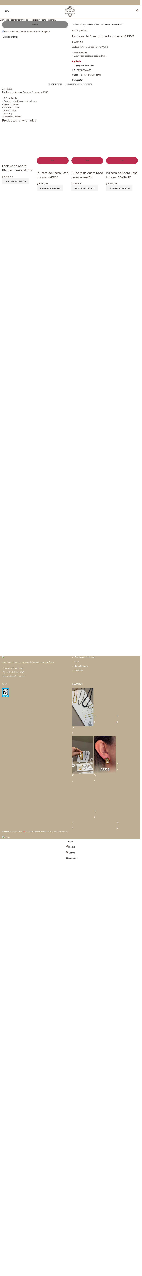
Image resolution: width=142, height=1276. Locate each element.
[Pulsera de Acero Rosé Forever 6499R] (53, 229)
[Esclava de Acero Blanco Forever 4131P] (18, 229)
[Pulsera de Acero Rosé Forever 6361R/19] (122, 229)
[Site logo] (70, 11)
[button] (15, 357)
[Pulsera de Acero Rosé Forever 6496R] (87, 229)
